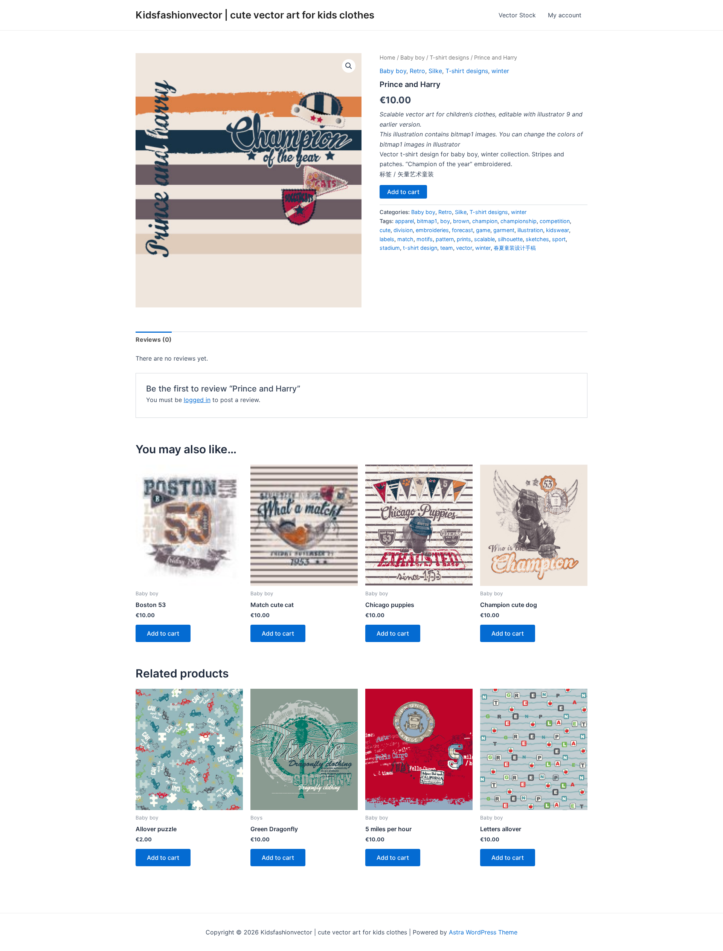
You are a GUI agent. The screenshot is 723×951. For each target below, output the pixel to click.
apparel (404, 221)
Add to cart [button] (163, 633)
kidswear (557, 230)
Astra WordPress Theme (483, 932)
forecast (462, 230)
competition (555, 221)
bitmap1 (427, 221)
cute (385, 230)
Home (387, 57)
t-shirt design (420, 248)
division (403, 230)
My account (564, 15)
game (483, 230)
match (405, 239)
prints (464, 239)
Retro (417, 71)
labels (387, 239)
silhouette (510, 239)
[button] (348, 66)
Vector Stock (517, 15)
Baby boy (412, 57)
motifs (424, 239)
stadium (390, 248)
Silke (435, 71)
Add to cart (403, 192)
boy (445, 221)
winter (500, 71)
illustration (530, 230)
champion (484, 221)
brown (461, 221)
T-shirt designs (449, 57)
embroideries (432, 230)
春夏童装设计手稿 (515, 248)
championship (518, 221)
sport (559, 239)
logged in (197, 400)
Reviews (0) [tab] (154, 339)
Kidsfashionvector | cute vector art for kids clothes (255, 15)
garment (503, 230)
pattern (445, 239)
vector (464, 248)
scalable (484, 239)
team (446, 248)
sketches (537, 239)
